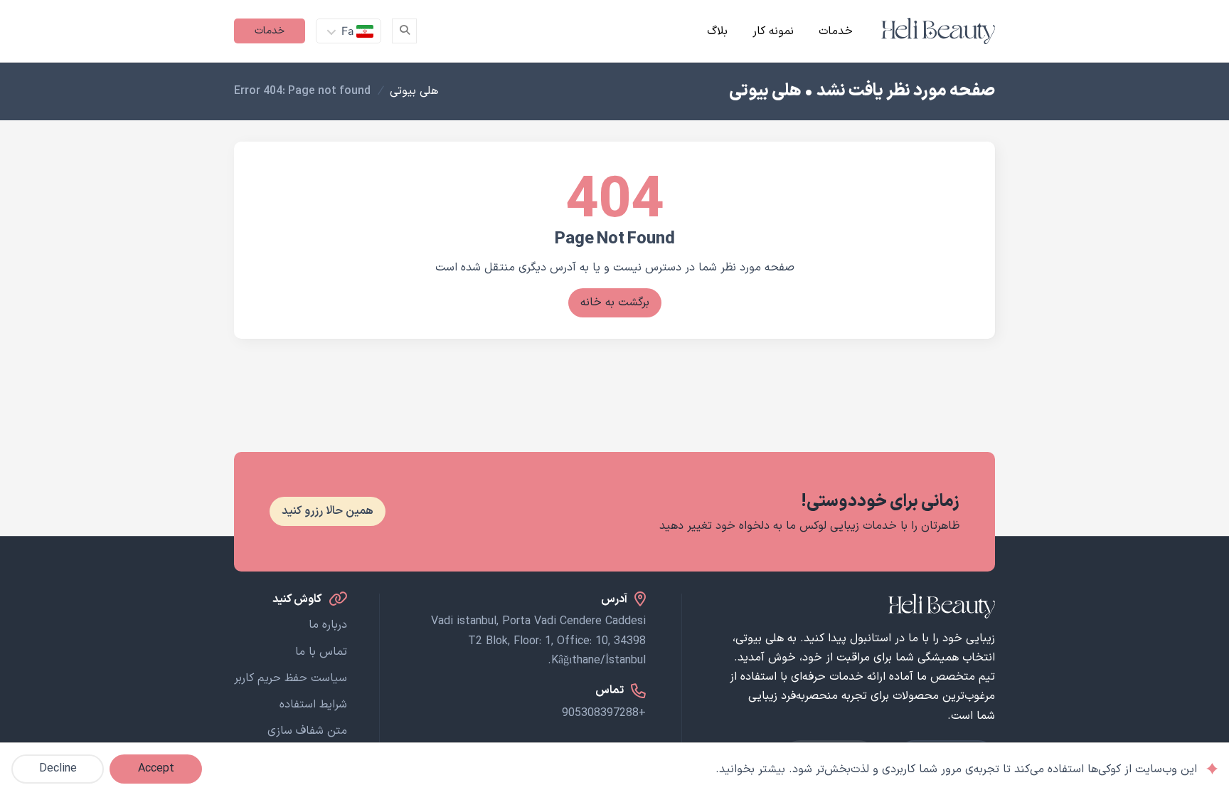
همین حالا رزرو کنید (327, 511)
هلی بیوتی (414, 91)
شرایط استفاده (313, 704)
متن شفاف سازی (307, 730)
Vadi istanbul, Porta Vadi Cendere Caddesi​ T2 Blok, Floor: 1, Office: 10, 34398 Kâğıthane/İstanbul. (538, 640)
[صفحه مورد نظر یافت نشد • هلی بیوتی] (938, 31)
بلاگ (717, 31)
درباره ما (328, 624)
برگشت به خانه (614, 302)
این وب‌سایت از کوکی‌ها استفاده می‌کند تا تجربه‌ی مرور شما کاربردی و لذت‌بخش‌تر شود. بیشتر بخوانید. (956, 769)
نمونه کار (773, 31)
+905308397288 (604, 713)
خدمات (836, 31)
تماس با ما (321, 651)
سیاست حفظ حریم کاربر (290, 678)
